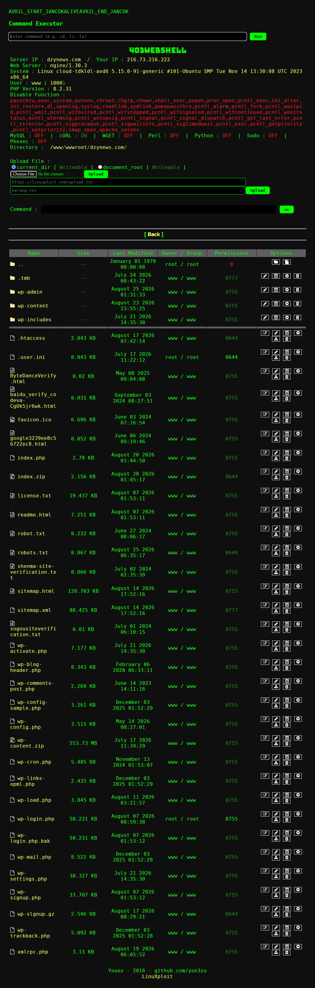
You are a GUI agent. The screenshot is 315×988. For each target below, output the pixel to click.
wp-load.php (34, 800)
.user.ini (31, 357)
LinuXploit (157, 976)
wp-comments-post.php (32, 686)
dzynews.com (107, 147)
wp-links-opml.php (27, 781)
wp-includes (35, 320)
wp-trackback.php (30, 933)
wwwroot (76, 147)
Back (154, 234)
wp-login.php (36, 819)
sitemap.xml (34, 610)
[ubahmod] (287, 276)
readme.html (34, 515)
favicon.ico (34, 420)
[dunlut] (276, 339)
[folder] (276, 262)
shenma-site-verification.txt (33, 572)
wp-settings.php (28, 876)
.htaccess (31, 338)
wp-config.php (25, 724)
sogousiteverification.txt (33, 631)
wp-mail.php (34, 857)
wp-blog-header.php (26, 667)
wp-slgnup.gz (36, 914)
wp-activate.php (28, 648)
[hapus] (297, 276)
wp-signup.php (25, 895)
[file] (287, 262)
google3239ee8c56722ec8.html (33, 441)
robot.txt (31, 533)
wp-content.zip (27, 743)
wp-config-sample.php (29, 705)
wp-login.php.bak (30, 838)
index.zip (31, 477)
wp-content (33, 306)
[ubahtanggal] (276, 276)
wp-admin (30, 292)
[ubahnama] (265, 276)
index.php (31, 458)
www (57, 147)
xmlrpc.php (33, 952)
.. (21, 264)
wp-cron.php (34, 762)
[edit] (265, 332)
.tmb (24, 278)
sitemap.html (36, 591)
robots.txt (33, 553)
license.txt (34, 496)
